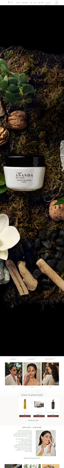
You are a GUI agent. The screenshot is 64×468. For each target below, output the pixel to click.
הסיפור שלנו (41, 2)
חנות (35, 2)
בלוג (31, 2)
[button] (10, 2)
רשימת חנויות (25, 2)
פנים (32, 387)
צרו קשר (18, 2)
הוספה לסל (53, 416)
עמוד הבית (48, 2)
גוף (13, 387)
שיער (50, 387)
